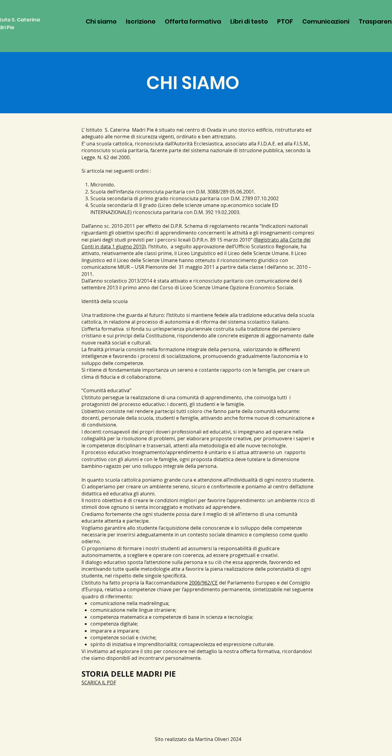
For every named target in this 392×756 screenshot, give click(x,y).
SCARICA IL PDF (98, 682)
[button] (193, 21)
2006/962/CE (203, 582)
